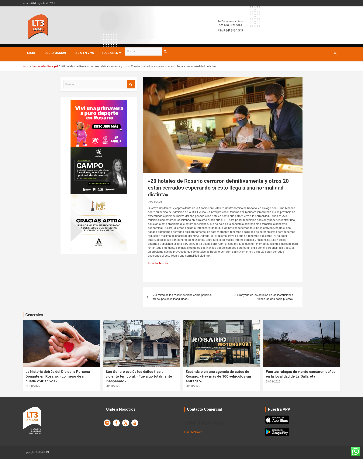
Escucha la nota (158, 263)
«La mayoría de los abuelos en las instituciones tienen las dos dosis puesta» (263, 297)
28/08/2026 (33, 386)
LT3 (46, 452)
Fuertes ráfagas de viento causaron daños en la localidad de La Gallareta (300, 374)
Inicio (30, 53)
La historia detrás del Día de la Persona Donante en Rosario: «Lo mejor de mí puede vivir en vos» (58, 376)
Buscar (165, 51)
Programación (54, 53)
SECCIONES (110, 53)
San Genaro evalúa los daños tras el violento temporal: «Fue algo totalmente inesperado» (139, 376)
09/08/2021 (155, 201)
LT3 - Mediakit (193, 432)
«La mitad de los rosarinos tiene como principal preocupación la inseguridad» (182, 297)
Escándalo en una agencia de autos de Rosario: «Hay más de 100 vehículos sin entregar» (218, 376)
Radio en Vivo (84, 53)
